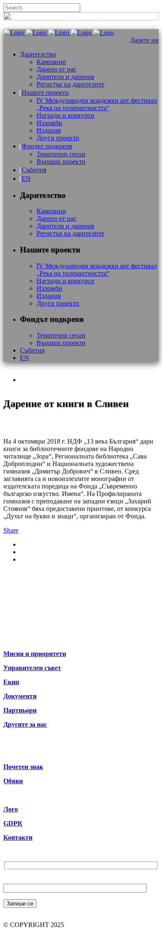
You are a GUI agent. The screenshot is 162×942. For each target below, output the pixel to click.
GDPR (12, 823)
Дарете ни (144, 40)
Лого (10, 809)
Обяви (13, 780)
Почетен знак (23, 766)
